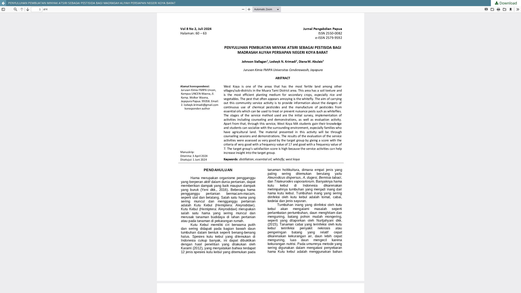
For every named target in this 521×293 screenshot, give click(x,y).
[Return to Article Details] (3, 3)
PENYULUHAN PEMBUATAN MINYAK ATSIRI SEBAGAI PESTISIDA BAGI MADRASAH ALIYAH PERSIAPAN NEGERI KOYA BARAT (92, 3)
